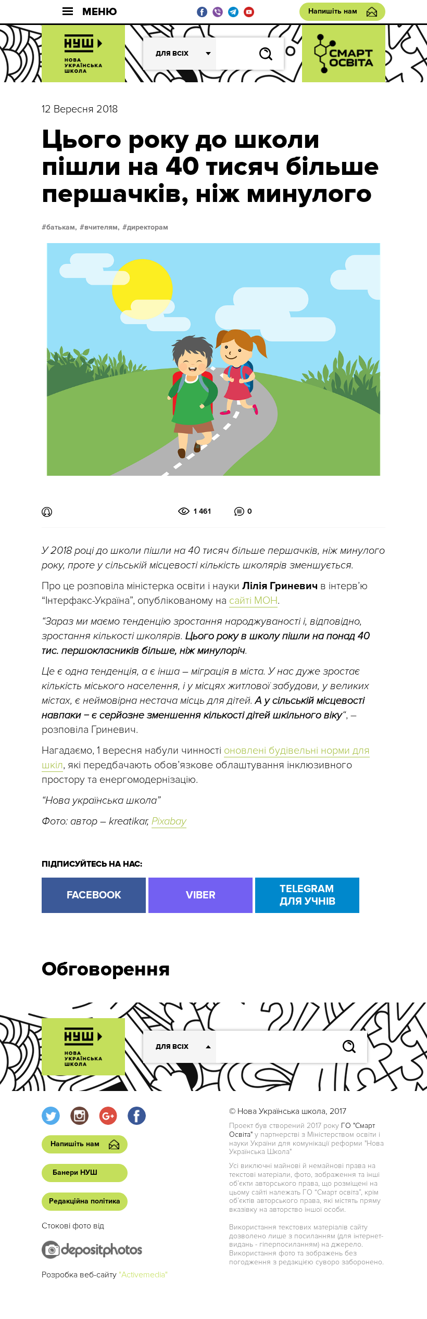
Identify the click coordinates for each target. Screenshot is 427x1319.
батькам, (61, 227)
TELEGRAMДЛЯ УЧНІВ (307, 895)
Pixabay (169, 821)
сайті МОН (253, 600)
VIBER (201, 895)
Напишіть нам (332, 11)
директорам (147, 227)
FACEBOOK (94, 895)
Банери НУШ (75, 1172)
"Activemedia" (143, 1275)
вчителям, (102, 227)
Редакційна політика (84, 1201)
